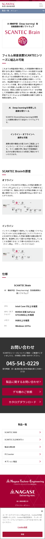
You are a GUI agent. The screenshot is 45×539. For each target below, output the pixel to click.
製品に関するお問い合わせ (22, 382)
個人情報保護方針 (22, 501)
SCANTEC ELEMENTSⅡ (14, 439)
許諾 (22, 534)
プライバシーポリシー (22, 505)
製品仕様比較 (10, 447)
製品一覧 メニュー (10, 10)
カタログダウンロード (22, 402)
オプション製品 (11, 461)
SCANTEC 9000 (11, 432)
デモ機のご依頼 (22, 392)
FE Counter (9, 454)
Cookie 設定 (22, 527)
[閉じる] (42, 511)
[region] (22, 523)
